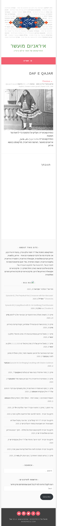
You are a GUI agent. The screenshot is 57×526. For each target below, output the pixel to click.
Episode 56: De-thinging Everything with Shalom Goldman (31, 363)
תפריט (26, 60)
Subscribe (46, 497)
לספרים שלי (48, 265)
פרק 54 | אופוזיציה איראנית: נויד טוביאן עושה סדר (34, 379)
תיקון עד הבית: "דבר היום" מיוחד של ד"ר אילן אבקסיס (32, 439)
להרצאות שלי (38, 265)
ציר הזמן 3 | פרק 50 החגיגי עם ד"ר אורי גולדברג (35, 407)
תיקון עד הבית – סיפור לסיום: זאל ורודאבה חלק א (34, 414)
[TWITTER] (28, 513)
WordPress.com (28, 522)
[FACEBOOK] (33, 513)
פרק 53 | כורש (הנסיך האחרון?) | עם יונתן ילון (36, 455)
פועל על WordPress (38, 519)
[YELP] (38, 513)
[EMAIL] (19, 513)
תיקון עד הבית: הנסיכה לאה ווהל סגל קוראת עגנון (34, 449)
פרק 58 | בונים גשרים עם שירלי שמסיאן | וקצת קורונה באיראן (30, 324)
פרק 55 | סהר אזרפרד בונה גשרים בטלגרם (37, 372)
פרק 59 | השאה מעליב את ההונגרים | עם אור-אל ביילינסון (31, 314)
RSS (25, 282)
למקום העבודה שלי (24, 265)
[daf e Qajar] (28, 129)
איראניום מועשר (28, 46)
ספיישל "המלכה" (46, 289)
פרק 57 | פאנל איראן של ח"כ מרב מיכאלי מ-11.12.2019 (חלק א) (29, 343)
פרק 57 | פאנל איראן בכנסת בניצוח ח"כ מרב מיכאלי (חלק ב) (30, 334)
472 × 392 (26, 84)
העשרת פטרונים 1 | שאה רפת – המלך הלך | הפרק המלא (31, 398)
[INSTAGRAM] (24, 513)
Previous (46, 81)
